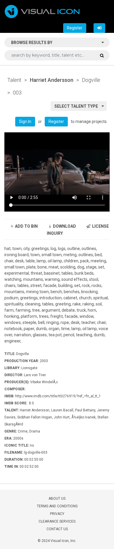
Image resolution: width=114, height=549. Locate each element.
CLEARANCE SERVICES (57, 521)
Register (74, 28)
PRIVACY (57, 514)
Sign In (25, 121)
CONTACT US (57, 529)
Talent (14, 80)
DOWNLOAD (64, 226)
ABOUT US (57, 498)
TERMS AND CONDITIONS (57, 506)
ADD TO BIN (26, 226)
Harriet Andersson (51, 80)
